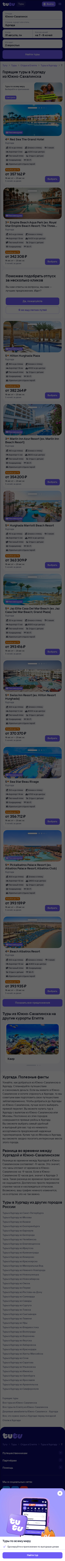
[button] (32, 1555)
